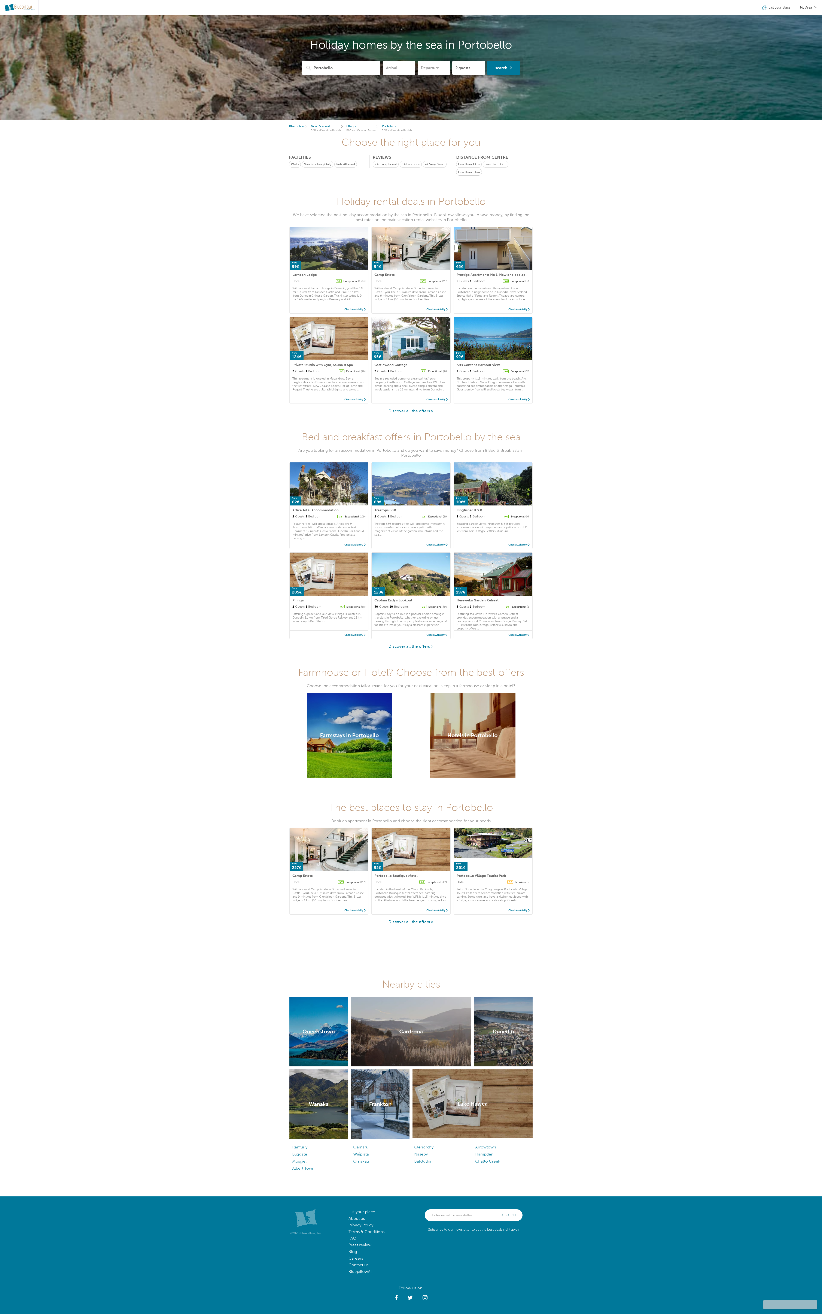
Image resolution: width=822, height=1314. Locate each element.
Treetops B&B (385, 510)
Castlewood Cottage (391, 365)
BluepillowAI (360, 1271)
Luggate (299, 1154)
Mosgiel (299, 1161)
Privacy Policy (360, 1225)
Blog (352, 1251)
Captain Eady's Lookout (393, 600)
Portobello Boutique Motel (396, 876)
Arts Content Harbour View (478, 365)
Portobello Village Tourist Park (481, 876)
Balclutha (422, 1161)
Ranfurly (299, 1147)
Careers (355, 1258)
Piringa (298, 600)
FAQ (352, 1238)
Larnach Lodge (304, 275)
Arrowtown (485, 1147)
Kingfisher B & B (469, 510)
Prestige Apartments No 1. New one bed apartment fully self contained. (514, 275)
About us (356, 1218)
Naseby (421, 1154)
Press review (359, 1244)
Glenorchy (423, 1147)
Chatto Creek (487, 1161)
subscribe (508, 1215)
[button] (396, 1297)
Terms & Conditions (366, 1231)
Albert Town (303, 1168)
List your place (361, 1211)
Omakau (361, 1161)
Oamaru (360, 1147)
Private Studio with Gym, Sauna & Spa (322, 365)
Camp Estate (384, 275)
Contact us (358, 1264)
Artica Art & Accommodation (315, 510)
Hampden (484, 1154)
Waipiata (361, 1154)
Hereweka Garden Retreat (478, 600)
